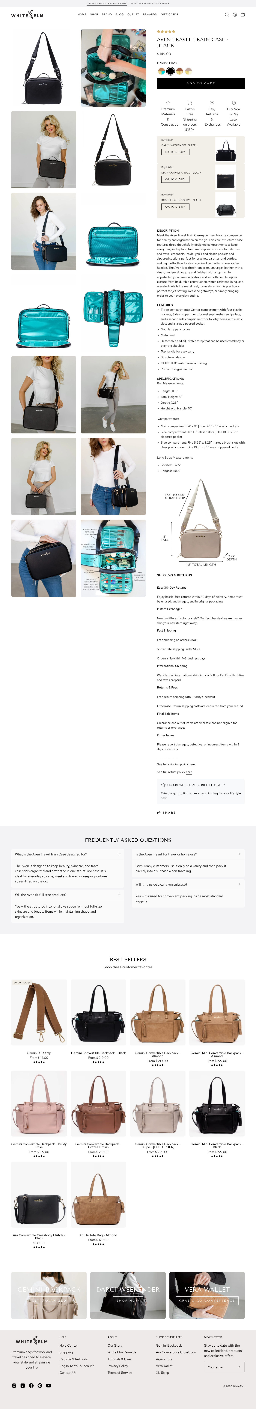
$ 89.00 (39, 1243)
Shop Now (128, 1300)
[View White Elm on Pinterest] (40, 1385)
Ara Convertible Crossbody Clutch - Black (39, 1237)
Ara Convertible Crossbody (176, 1352)
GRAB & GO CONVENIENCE (207, 1300)
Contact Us (67, 1372)
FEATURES (165, 305)
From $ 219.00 (98, 1057)
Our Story (115, 1345)
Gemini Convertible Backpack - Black (98, 1053)
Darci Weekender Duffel (179, 145)
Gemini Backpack (169, 1345)
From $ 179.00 (98, 1239)
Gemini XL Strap (39, 1053)
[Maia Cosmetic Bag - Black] (225, 177)
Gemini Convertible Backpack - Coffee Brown (98, 1146)
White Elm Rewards (122, 1352)
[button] (166, 32)
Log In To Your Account (76, 1366)
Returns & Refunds (73, 1359)
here (192, 764)
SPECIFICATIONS (170, 378)
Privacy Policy (118, 1366)
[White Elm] (27, 14)
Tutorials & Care (119, 1359)
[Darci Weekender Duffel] (225, 149)
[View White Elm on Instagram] (14, 1385)
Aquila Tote (164, 1359)
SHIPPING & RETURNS (174, 575)
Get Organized (48, 1300)
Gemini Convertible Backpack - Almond (158, 1054)
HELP (62, 1337)
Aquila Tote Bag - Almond (98, 1235)
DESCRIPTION (168, 230)
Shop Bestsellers (169, 1337)
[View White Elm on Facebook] (31, 1385)
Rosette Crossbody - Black (181, 199)
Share (169, 812)
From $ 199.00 (217, 1061)
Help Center (68, 1345)
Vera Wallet (164, 1366)
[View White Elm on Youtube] (48, 1385)
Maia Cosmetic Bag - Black (181, 172)
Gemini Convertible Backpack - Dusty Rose (39, 1146)
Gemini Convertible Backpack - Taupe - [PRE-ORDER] (158, 1146)
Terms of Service (120, 1372)
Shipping (66, 1352)
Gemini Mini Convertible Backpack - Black (217, 1146)
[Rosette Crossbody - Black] (225, 204)
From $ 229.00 (157, 1152)
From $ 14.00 (39, 1057)
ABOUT (112, 1337)
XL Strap (162, 1372)
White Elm (238, 1386)
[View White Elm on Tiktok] (22, 1385)
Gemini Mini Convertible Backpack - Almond (217, 1054)
